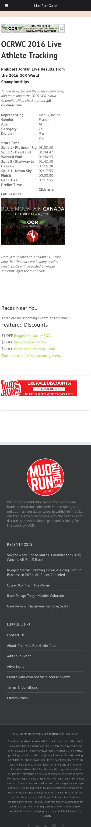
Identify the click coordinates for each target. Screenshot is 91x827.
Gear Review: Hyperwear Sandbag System (39, 606)
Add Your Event (19, 656)
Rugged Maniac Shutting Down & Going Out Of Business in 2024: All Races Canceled (44, 572)
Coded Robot (51, 733)
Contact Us (15, 635)
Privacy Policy (17, 697)
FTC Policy (45, 815)
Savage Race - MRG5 (30, 342)
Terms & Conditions (22, 687)
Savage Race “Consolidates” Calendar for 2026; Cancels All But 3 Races (44, 557)
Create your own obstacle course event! (38, 676)
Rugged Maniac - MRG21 (33, 335)
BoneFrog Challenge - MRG (35, 348)
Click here (46, 189)
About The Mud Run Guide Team (32, 645)
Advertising (15, 666)
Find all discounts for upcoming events (31, 355)
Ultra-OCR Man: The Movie (28, 585)
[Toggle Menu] (6, 5)
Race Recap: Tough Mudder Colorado (35, 595)
